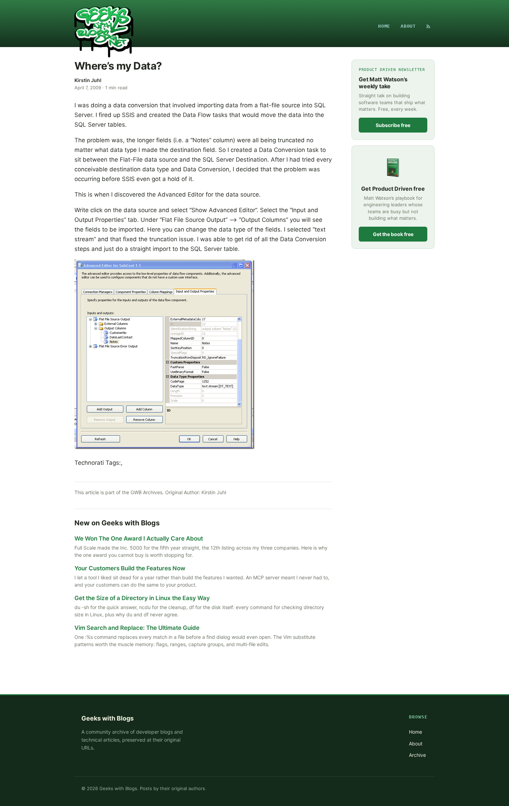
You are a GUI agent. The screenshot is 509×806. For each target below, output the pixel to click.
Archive (417, 755)
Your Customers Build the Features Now (129, 568)
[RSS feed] (428, 26)
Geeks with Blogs (107, 718)
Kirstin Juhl (87, 80)
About (408, 26)
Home (384, 26)
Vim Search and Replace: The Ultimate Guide (136, 627)
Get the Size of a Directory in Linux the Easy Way (142, 598)
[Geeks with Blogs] (103, 26)
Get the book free (393, 234)
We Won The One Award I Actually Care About (138, 538)
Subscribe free (393, 125)
